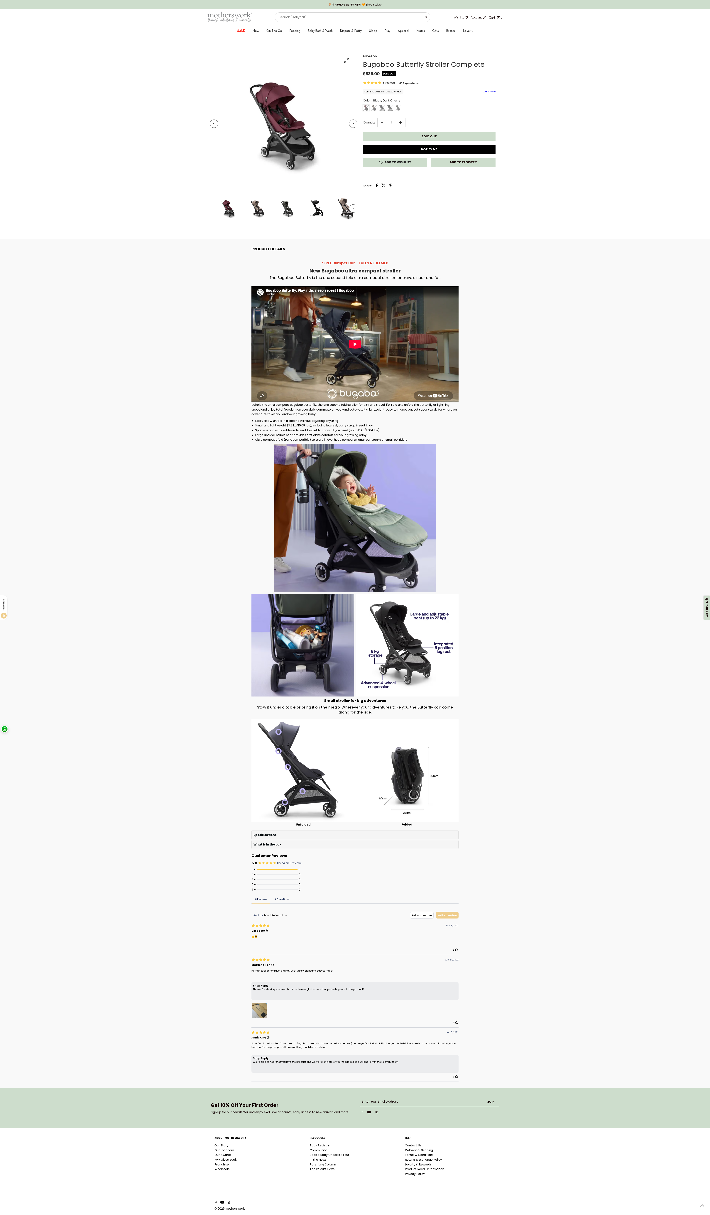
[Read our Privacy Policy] (347, 650)
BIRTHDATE (317, 612)
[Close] (400, 559)
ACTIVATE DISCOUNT (330, 631)
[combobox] (320, 602)
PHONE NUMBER (320, 594)
